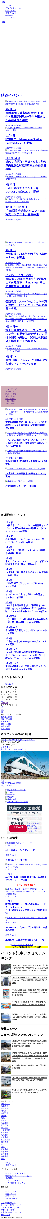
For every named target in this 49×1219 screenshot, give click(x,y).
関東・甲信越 (10, 394)
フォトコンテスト (12, 1181)
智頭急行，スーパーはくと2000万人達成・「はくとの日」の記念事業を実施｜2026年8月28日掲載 (29, 1017)
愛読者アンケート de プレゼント (18, 1176)
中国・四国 (10, 401)
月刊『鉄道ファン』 (13, 8)
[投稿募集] (24, 31)
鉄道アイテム (10, 1196)
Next (6, 703)
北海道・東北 (10, 392)
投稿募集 (9, 15)
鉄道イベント (10, 13)
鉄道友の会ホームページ (11, 1212)
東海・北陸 (10, 396)
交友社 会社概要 (7, 1210)
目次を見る (5, 747)
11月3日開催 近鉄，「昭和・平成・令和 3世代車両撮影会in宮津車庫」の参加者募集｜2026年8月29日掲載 (29, 992)
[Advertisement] (26, 377)
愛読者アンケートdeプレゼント (13, 749)
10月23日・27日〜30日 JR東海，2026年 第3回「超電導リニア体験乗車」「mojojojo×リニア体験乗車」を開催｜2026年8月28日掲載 (30, 968)
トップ (8, 6)
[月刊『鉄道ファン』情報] (24, 24)
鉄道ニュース (10, 11)
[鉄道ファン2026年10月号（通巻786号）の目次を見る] (18, 740)
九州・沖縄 (10, 403)
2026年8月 (9, 684)
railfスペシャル (11, 1199)
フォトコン (10, 18)
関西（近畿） (10, 399)
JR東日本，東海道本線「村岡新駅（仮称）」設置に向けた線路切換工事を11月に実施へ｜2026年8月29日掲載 (29, 1043)
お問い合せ (5, 1215)
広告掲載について (8, 1203)
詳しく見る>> (6, 786)
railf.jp (3, 2)
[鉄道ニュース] (24, 26)
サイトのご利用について (11, 1205)
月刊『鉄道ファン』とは (15, 1183)
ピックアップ (10, 389)
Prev (2, 703)
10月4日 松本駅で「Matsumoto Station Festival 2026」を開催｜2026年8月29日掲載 (29, 980)
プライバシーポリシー (10, 1208)
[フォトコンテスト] (24, 34)
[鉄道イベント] (24, 29)
